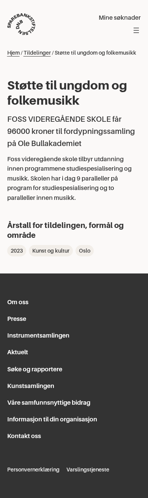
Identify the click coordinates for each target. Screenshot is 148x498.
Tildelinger (37, 53)
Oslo (84, 251)
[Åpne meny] (136, 30)
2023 (17, 251)
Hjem (13, 53)
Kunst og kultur (50, 251)
